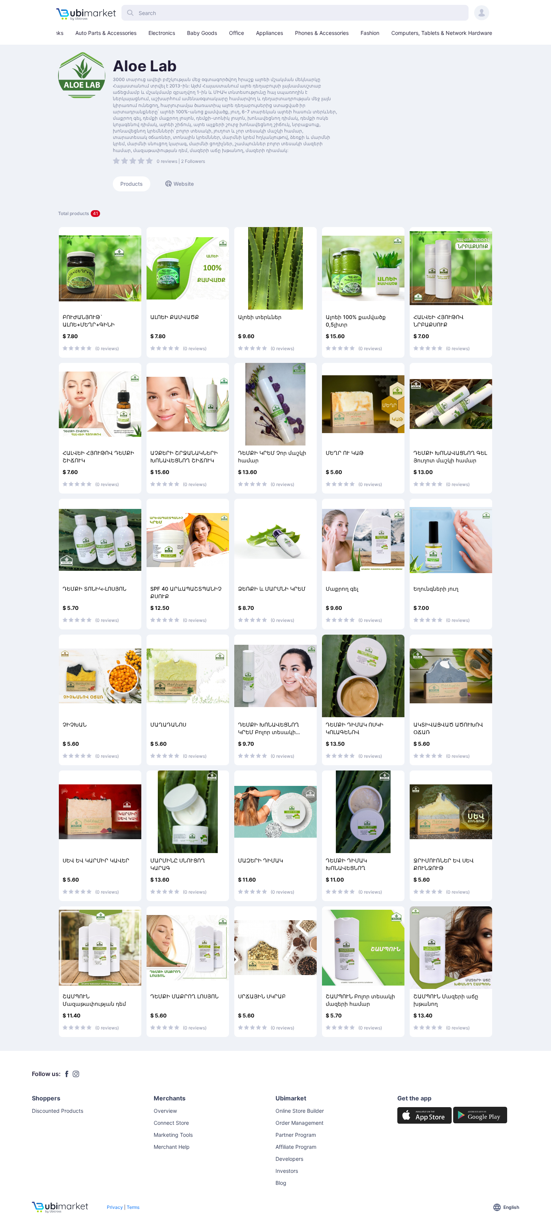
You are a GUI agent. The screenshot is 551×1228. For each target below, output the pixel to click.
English (511, 1207)
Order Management (299, 1123)
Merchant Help (172, 1147)
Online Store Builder (300, 1111)
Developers (289, 1159)
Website (184, 184)
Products (131, 184)
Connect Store (171, 1123)
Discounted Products (57, 1111)
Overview (165, 1111)
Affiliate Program (296, 1147)
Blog (281, 1183)
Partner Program (296, 1135)
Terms (133, 1207)
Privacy (115, 1207)
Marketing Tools (173, 1135)
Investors (287, 1171)
